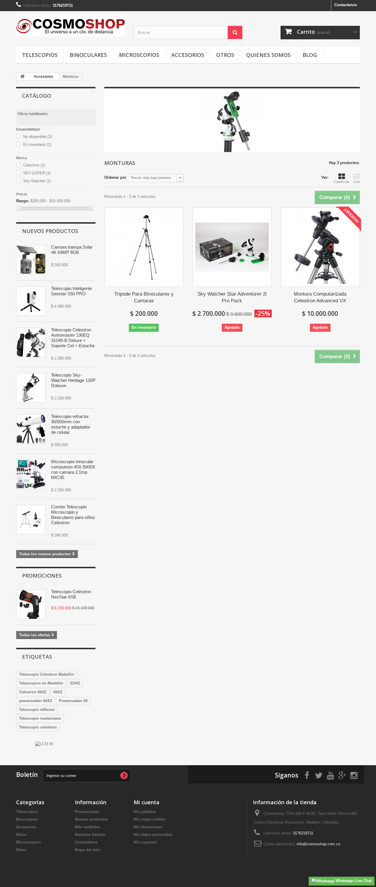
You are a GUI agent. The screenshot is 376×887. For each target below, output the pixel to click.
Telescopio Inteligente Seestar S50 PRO (71, 291)
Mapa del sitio (87, 850)
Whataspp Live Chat (353, 880)
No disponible (37, 136)
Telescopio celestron (38, 727)
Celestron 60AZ (33, 692)
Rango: (22, 201)
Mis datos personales (153, 834)
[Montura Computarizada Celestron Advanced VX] (320, 247)
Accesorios (187, 54)
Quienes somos (268, 54)
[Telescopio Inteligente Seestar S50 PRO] (31, 301)
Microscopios (139, 54)
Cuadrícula (341, 181)
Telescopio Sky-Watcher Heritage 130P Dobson (73, 380)
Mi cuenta (147, 802)
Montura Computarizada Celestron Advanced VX (320, 297)
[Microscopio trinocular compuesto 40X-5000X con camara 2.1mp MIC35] (31, 474)
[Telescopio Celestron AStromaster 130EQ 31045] (31, 342)
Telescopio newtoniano (40, 718)
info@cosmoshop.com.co (318, 844)
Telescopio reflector (37, 709)
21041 (75, 683)
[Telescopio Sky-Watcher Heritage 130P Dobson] (31, 387)
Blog (310, 54)
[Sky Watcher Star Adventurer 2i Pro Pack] (232, 247)
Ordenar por (115, 177)
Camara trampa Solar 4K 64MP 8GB (72, 249)
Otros (225, 54)
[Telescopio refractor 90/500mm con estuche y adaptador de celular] (31, 429)
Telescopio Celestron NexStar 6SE (71, 594)
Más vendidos (87, 827)
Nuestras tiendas (90, 834)
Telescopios (40, 54)
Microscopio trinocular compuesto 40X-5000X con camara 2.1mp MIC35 (73, 469)
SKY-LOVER (37, 173)
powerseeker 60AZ (35, 701)
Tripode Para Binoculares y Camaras (144, 297)
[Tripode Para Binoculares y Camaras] (144, 247)
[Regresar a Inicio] (22, 76)
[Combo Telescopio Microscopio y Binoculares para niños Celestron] (31, 519)
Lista (356, 181)
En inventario (37, 144)
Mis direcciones (148, 827)
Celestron (34, 165)
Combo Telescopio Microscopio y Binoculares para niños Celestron (73, 514)
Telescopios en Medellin (41, 683)
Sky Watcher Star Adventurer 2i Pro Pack (232, 297)
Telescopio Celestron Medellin (46, 674)
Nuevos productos (50, 231)
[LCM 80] (44, 743)
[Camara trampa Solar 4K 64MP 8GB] (31, 259)
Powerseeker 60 (73, 701)
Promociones (42, 575)
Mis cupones (145, 842)
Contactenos (345, 5)
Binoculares (88, 54)
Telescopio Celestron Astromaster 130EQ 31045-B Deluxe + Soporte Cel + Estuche (73, 337)
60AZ (58, 692)
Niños (21, 834)
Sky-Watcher (37, 181)
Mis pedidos (145, 812)
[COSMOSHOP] (70, 26)
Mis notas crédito (149, 819)
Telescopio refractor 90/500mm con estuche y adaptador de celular (70, 424)
